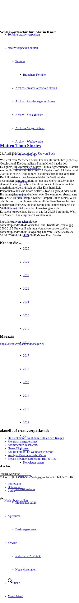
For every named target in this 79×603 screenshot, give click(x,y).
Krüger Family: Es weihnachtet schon (30, 451)
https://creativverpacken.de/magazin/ (22, 343)
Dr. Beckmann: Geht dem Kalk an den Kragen (36, 438)
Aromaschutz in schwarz (23, 445)
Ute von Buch (46, 153)
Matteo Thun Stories (20, 145)
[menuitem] (47, 502)
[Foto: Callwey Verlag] (39, 128)
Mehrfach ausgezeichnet (22, 441)
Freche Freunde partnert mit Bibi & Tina (32, 458)
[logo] (29, 18)
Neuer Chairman (18, 448)
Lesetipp (26, 153)
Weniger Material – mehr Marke (27, 455)
